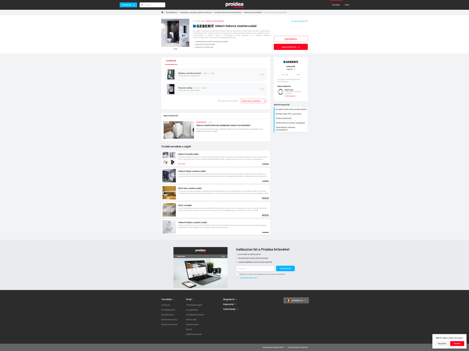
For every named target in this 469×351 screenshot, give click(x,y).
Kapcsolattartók (289, 47)
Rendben (457, 343)
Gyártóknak (229, 309)
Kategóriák (126, 5)
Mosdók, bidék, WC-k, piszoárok (291, 114)
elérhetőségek (290, 96)
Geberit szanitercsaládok (253, 12)
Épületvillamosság (169, 319)
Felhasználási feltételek (298, 347)
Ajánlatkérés (291, 39)
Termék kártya (215, 159)
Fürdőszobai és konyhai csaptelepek (291, 123)
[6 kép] (175, 33)
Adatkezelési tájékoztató (248, 278)
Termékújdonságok (194, 305)
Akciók (189, 329)
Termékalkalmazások (195, 315)
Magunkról (228, 299)
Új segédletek (192, 310)
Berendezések (167, 315)
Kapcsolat (228, 304)
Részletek (442, 343)
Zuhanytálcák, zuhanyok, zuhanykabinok (291, 128)
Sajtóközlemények (194, 334)
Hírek (189, 299)
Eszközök (165, 305)
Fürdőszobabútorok (291, 118)
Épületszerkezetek (169, 324)
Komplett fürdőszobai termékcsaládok (228, 12)
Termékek (166, 299)
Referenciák (191, 319)
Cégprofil (290, 68)
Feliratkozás (285, 268)
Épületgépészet (171, 12)
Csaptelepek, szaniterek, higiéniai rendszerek (196, 12)
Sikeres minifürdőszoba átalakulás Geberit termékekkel (216, 131)
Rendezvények (192, 324)
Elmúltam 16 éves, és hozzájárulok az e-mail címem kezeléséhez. (262, 274)
